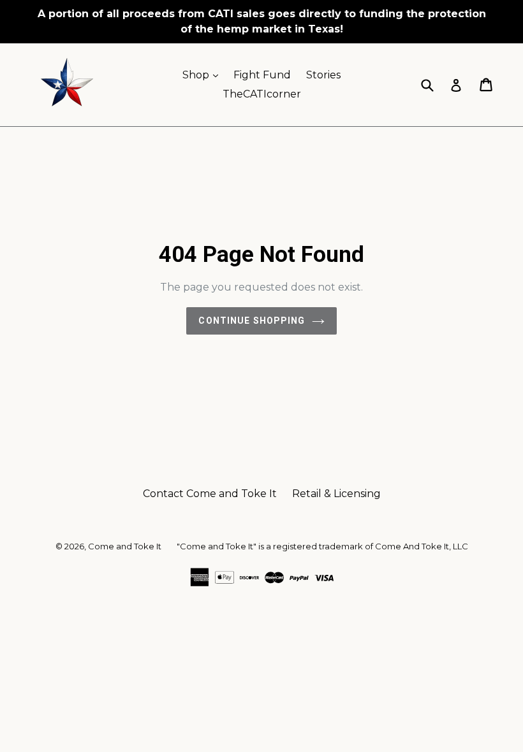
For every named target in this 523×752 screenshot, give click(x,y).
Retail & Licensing (336, 494)
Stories (323, 75)
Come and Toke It (124, 546)
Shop (203, 74)
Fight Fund (262, 75)
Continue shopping (251, 320)
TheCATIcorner (262, 94)
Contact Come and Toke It (210, 494)
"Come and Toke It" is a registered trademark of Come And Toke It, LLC (322, 546)
